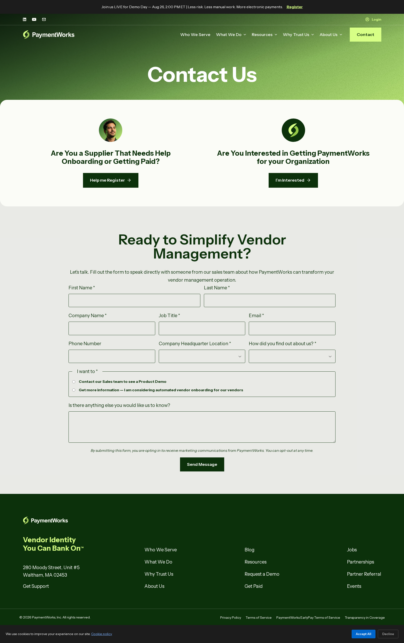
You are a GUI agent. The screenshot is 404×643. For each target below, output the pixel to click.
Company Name (88, 315)
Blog (249, 550)
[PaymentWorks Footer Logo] (80, 520)
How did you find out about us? (282, 343)
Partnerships (360, 562)
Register (295, 6)
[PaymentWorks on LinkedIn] (24, 19)
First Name (82, 288)
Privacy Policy (230, 617)
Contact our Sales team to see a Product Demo (122, 381)
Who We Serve (195, 34)
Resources (262, 34)
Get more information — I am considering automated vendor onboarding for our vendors (161, 390)
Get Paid (254, 586)
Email (256, 315)
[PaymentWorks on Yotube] (34, 19)
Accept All (363, 634)
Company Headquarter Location (195, 343)
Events (354, 586)
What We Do (229, 34)
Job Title (169, 315)
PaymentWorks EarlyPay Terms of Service (308, 617)
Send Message (202, 464)
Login (376, 19)
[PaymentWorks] (49, 34)
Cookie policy (101, 634)
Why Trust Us (296, 34)
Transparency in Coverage (365, 617)
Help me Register (107, 180)
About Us (329, 34)
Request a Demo (262, 574)
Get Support (36, 586)
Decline (388, 634)
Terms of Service (259, 617)
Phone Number (85, 343)
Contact (365, 34)
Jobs (352, 550)
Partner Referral (364, 574)
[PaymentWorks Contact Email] (44, 19)
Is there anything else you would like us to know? (119, 405)
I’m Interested (290, 180)
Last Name (217, 288)
